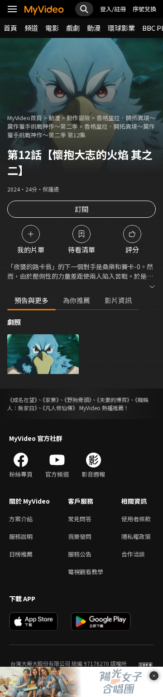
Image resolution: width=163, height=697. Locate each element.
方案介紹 (21, 519)
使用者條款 (136, 519)
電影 (52, 28)
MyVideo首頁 (24, 117)
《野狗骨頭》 (77, 399)
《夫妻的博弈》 (113, 399)
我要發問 (79, 536)
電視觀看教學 (85, 571)
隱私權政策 (136, 536)
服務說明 (21, 536)
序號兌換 (144, 9)
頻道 (31, 28)
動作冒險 (78, 117)
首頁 (10, 28)
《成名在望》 (22, 399)
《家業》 (51, 399)
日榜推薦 (21, 554)
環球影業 (121, 28)
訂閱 (81, 209)
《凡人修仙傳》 (60, 408)
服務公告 (79, 554)
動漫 (94, 28)
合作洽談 (133, 554)
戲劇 (73, 28)
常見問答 (79, 519)
